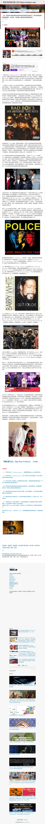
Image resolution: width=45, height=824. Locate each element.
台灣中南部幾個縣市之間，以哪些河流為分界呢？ (17, 715)
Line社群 (11, 587)
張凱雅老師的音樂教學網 (13, 582)
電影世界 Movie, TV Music (25, 10)
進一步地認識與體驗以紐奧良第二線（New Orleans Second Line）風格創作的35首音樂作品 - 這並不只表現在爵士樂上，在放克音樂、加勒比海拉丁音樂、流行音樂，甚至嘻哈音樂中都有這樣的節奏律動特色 (22, 654)
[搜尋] (43, 2)
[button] (3, 21)
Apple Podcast (12, 578)
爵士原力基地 (11, 585)
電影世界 (5, 545)
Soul (15, 547)
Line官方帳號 (11, 586)
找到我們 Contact (35, 10)
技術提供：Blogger (23, 820)
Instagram (11, 575)
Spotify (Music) (12, 580)
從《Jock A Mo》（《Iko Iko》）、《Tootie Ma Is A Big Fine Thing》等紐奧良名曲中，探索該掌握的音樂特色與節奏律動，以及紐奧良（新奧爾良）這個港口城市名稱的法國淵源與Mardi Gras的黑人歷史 (22, 640)
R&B (12, 547)
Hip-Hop (32, 545)
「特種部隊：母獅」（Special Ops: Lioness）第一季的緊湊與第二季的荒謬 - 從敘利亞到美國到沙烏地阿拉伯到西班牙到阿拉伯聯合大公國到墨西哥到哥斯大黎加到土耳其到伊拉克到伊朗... (22, 701)
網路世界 (10, 545)
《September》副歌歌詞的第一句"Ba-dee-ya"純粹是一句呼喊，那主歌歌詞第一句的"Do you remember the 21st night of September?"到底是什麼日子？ (22, 783)
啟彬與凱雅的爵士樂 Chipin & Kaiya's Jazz (19, 2)
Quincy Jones (6, 547)
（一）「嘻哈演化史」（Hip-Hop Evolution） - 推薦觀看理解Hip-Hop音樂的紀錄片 (21, 472)
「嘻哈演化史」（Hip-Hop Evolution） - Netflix (20, 461)
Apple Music (11, 581)
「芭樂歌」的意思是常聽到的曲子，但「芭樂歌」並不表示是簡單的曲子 (21, 741)
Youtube (10, 574)
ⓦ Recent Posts (33, 668)
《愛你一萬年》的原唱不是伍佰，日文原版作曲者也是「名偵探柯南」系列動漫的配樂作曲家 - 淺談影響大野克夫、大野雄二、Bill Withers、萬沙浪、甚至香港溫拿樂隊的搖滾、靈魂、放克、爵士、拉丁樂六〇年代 (22, 798)
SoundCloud (11, 577)
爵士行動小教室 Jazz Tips (14, 10)
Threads (11, 588)
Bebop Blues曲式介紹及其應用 (14, 754)
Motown (37, 545)
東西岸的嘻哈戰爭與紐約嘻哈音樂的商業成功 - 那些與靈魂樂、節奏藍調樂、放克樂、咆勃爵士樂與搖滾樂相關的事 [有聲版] (28, 59)
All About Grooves (23, 545)
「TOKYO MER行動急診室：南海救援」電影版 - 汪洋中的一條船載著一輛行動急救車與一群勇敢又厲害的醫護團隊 (26, 661)
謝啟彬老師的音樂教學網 (13, 583)
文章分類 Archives (4, 10)
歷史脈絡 (15, 545)
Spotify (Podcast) (12, 579)
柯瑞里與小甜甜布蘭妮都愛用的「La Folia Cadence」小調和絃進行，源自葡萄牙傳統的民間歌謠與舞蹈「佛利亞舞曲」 (27, 647)
